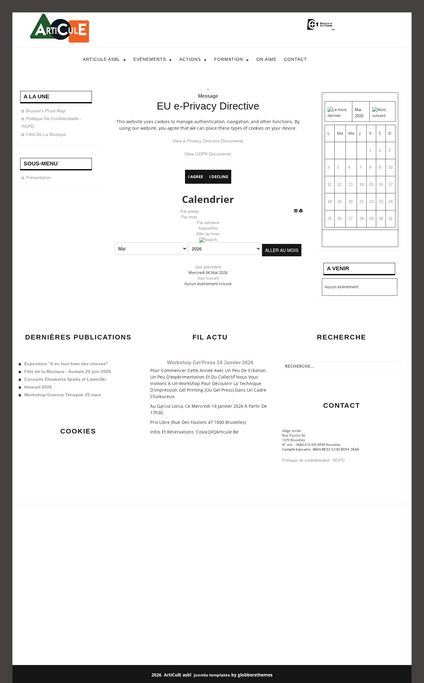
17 (390, 184)
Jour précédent (208, 267)
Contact (295, 59)
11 (329, 184)
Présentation (38, 177)
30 (381, 218)
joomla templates (212, 674)
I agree (195, 176)
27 (350, 218)
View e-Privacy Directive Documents (208, 140)
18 (329, 201)
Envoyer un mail (298, 472)
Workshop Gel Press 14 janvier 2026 (210, 362)
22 (371, 201)
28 (361, 218)
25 (329, 218)
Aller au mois (208, 233)
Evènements (149, 59)
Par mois (189, 217)
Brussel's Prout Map (45, 110)
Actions (190, 59)
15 (371, 184)
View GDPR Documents (208, 153)
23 (381, 201)
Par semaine (208, 222)
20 (350, 201)
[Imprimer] (302, 212)
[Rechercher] (208, 239)
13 (350, 184)
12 (339, 184)
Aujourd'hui (208, 228)
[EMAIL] (296, 212)
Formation (228, 59)
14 (361, 184)
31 (390, 218)
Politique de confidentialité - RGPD (313, 460)
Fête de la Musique (46, 134)
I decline (218, 176)
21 (361, 201)
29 (371, 218)
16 (381, 184)
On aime (266, 59)
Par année (189, 211)
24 (390, 201)
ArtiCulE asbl (101, 59)
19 (339, 201)
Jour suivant (208, 278)
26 (339, 218)
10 (390, 167)
